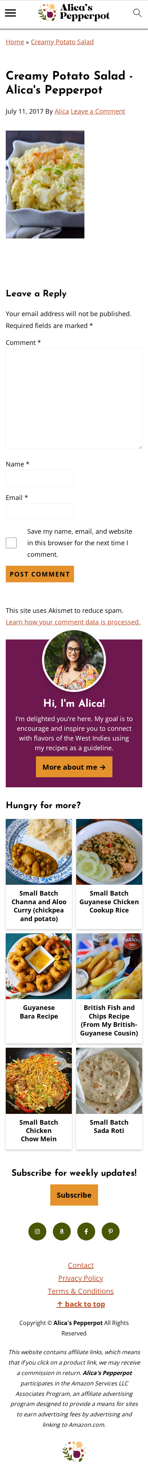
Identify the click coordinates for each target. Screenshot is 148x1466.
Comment (23, 342)
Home (15, 41)
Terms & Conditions (81, 1291)
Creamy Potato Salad (62, 41)
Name (17, 464)
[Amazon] (62, 1231)
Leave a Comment (98, 111)
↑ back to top (80, 1304)
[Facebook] (86, 1231)
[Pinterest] (111, 1231)
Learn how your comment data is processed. (73, 622)
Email (17, 497)
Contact (81, 1265)
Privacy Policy (80, 1278)
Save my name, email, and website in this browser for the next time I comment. (79, 543)
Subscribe (74, 1195)
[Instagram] (37, 1231)
